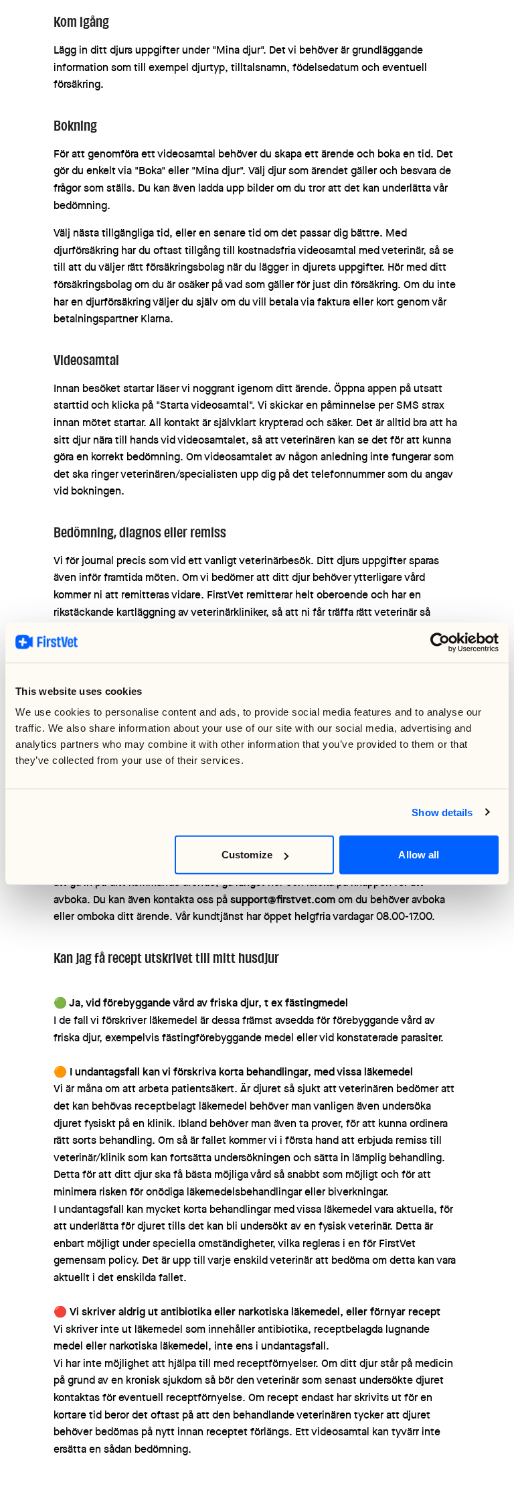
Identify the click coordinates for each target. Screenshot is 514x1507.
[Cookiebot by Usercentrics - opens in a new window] (440, 642)
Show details (442, 811)
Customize (247, 854)
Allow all (418, 854)
